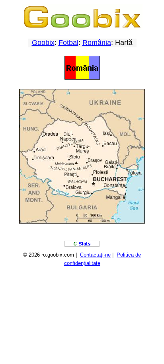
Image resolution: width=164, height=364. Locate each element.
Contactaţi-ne (95, 255)
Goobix (43, 43)
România (96, 43)
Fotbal (68, 43)
